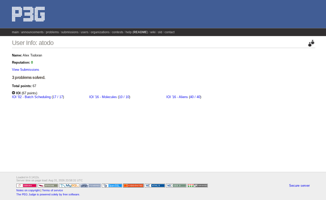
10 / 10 (124, 97)
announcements (32, 32)
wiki (153, 32)
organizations (100, 32)
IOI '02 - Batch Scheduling (31, 97)
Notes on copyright (28, 190)
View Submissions (25, 70)
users (84, 32)
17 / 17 (58, 97)
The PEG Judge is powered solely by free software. (48, 194)
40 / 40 (195, 97)
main (15, 32)
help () (137, 32)
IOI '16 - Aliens (177, 97)
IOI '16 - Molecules (103, 97)
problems (52, 32)
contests (117, 32)
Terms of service (52, 190)
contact (169, 32)
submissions (69, 32)
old (160, 32)
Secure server (299, 185)
